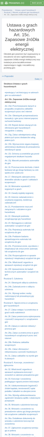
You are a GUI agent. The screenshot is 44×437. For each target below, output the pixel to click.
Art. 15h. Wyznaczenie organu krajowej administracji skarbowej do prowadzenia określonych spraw (22, 147)
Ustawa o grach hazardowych (25, 10)
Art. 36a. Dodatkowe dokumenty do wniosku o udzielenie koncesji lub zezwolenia (20, 421)
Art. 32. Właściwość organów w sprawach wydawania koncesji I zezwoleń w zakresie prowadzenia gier (21, 372)
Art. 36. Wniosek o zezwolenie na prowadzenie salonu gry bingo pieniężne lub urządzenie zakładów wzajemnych (22, 411)
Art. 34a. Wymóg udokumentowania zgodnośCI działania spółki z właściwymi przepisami (22, 398)
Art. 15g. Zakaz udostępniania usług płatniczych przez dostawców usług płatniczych (20, 137)
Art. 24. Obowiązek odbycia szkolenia (21, 283)
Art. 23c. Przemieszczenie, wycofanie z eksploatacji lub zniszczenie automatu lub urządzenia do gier (21, 249)
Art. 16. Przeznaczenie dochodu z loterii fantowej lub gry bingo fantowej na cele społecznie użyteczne (22, 170)
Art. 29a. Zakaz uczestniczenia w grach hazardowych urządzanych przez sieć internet (22, 335)
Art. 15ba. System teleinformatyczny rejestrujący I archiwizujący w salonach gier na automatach (21, 92)
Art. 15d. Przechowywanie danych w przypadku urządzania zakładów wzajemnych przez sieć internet (20, 109)
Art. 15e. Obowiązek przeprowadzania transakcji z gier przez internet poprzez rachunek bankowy (21, 118)
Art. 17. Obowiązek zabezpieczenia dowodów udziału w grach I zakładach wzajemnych (21, 179)
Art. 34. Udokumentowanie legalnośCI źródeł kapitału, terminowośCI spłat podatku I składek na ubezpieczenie (21, 388)
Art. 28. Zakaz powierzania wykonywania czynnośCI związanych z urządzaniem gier (22, 319)
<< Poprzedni (7, 76)
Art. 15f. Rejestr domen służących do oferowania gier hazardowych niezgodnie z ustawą (20, 128)
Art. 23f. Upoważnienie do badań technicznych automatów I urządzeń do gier (21, 272)
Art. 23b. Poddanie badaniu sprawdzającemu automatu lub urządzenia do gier (18, 239)
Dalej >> (38, 79)
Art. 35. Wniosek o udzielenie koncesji (21, 405)
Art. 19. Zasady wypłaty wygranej (19, 193)
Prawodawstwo (7, 10)
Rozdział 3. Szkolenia (13, 279)
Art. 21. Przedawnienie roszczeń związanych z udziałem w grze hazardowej (19, 209)
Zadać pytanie (37, 3)
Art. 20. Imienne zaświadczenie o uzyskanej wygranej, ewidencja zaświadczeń (19, 200)
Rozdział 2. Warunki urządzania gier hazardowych (21, 12)
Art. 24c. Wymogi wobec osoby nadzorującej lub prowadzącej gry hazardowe (19, 296)
